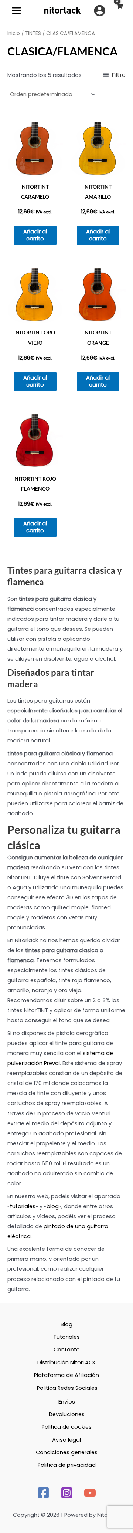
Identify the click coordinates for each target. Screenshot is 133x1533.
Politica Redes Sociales (67, 1388)
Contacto (67, 1349)
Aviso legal (66, 1439)
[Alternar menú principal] (16, 10)
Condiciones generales (67, 1452)
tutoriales (22, 1206)
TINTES (33, 33)
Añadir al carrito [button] (35, 235)
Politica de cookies (67, 1427)
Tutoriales (66, 1337)
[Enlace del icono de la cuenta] (99, 10)
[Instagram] (67, 1493)
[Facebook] (43, 1493)
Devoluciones (67, 1414)
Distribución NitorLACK (66, 1362)
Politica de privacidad (67, 1465)
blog (53, 1206)
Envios (66, 1401)
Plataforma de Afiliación (66, 1375)
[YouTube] (90, 1493)
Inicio (13, 33)
